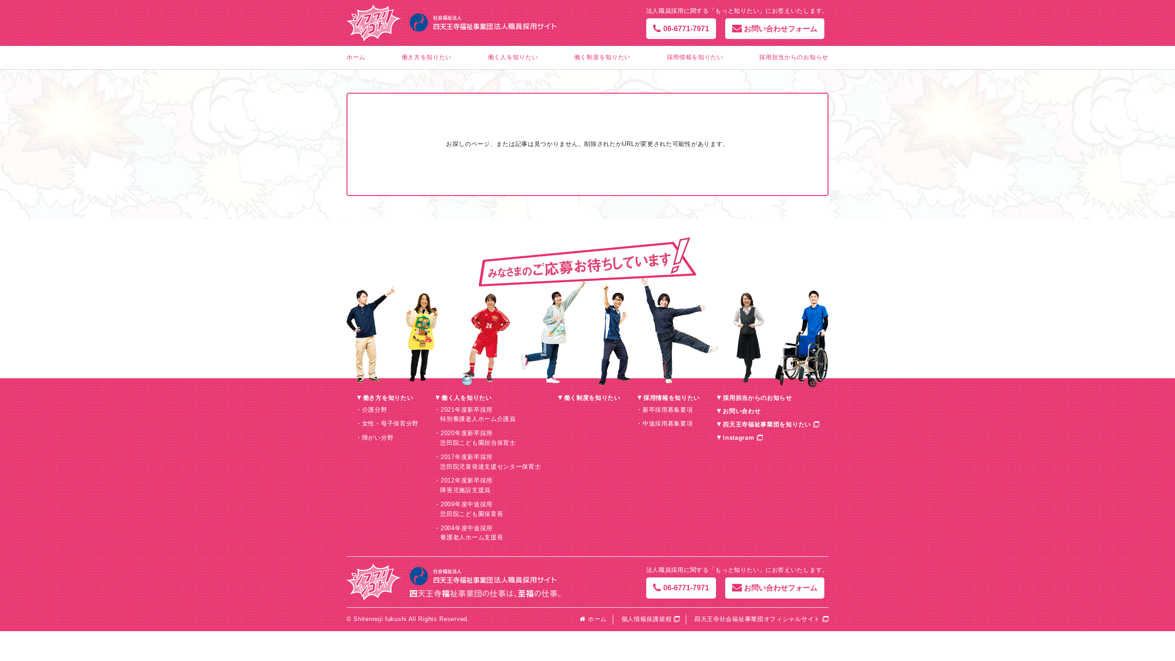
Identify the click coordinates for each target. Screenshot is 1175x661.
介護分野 (374, 409)
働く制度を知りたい (602, 57)
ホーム (356, 57)
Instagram (738, 437)
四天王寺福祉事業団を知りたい (767, 424)
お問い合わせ (742, 411)
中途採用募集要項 (668, 423)
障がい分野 (378, 437)
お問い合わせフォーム (780, 29)
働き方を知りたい (427, 57)
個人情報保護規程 (646, 619)
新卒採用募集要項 (668, 409)
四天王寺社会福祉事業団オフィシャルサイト (757, 619)
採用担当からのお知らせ (793, 57)
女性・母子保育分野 (390, 423)
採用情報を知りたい (695, 57)
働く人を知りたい (513, 57)
